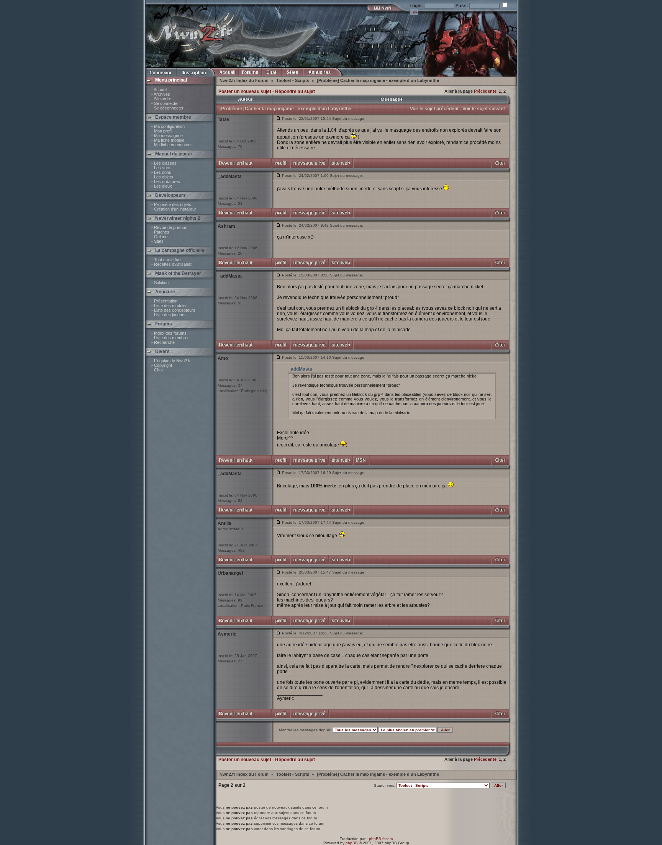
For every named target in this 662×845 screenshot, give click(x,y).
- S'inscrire (161, 98)
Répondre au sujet (295, 91)
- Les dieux (161, 186)
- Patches (160, 232)
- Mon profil (161, 131)
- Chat (157, 370)
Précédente (485, 91)
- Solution (160, 282)
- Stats (157, 241)
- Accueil (159, 89)
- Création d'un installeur (173, 209)
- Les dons (161, 172)
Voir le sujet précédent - (435, 108)
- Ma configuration (168, 126)
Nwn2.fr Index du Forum (245, 80)
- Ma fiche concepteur (171, 144)
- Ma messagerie (167, 135)
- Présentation (164, 301)
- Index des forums (169, 333)
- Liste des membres (170, 337)
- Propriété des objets (171, 204)
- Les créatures (165, 181)
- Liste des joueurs (168, 314)
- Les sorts (161, 167)
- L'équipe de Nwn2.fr (171, 360)
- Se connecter (165, 103)
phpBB (352, 843)
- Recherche (163, 342)
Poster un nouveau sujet (244, 91)
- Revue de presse (168, 227)
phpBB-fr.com (381, 839)
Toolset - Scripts (293, 80)
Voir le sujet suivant (483, 108)
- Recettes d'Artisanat (171, 264)
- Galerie (159, 236)
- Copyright (161, 365)
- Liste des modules (169, 305)
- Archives (160, 94)
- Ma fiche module (167, 140)
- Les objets (162, 177)
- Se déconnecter (167, 108)
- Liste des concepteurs (173, 310)
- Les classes (164, 163)
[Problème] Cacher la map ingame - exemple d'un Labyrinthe (378, 80)
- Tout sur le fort (166, 259)
